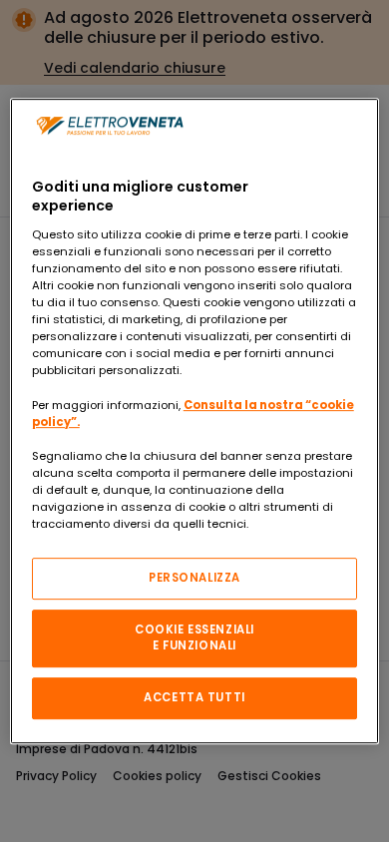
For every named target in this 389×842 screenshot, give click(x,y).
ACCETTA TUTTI (194, 697)
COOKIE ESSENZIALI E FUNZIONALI (194, 637)
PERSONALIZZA (194, 578)
